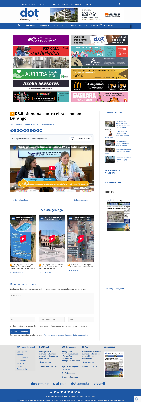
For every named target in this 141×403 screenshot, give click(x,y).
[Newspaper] (79, 392)
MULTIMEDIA (38, 124)
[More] (41, 130)
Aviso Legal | (59, 396)
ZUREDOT (65, 4)
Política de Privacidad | (72, 396)
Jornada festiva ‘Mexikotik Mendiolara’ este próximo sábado (118, 151)
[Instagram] (27, 130)
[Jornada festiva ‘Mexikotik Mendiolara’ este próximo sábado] (110, 150)
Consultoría (21, 360)
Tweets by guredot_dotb (114, 289)
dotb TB (67, 26)
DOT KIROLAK (44, 26)
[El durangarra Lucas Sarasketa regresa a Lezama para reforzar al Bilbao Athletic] (110, 133)
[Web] (81, 320)
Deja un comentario (17, 124)
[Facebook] (11, 130)
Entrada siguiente (82, 200)
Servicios (20, 363)
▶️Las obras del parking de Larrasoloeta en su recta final (80, 265)
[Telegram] (21, 130)
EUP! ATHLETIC (58, 26)
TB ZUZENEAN (108, 26)
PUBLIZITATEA (84, 26)
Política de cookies (88, 396)
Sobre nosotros (22, 352)
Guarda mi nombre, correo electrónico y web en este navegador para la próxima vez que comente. (50, 326)
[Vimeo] (62, 392)
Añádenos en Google (83, 138)
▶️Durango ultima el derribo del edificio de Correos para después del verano (51, 266)
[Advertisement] (118, 260)
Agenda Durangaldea (70, 366)
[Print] (37, 130)
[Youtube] (58, 392)
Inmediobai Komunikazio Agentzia (111, 400)
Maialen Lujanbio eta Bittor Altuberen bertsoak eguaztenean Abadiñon (123, 159)
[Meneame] (31, 130)
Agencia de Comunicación (22, 356)
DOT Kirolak (44, 347)
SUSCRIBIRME (109, 347)
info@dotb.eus (69, 373)
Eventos (20, 366)
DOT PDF (56, 4)
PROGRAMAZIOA (113, 182)
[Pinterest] (18, 130)
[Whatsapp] (24, 130)
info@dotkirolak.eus (48, 366)
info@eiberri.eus (90, 366)
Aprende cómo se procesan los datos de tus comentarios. (66, 335)
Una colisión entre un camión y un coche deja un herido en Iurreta (122, 143)
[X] (14, 130)
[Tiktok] (69, 392)
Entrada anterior (20, 200)
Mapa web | (50, 396)
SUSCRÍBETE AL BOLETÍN (79, 4)
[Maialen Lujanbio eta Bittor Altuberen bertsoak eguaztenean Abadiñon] (110, 159)
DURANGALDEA (31, 26)
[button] (32, 25)
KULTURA (74, 26)
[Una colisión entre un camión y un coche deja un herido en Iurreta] (110, 143)
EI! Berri (85, 347)
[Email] (34, 130)
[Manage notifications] (136, 398)
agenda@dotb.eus (71, 377)
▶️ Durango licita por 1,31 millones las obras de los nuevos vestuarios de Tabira (22, 266)
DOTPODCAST (95, 26)
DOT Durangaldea (69, 347)
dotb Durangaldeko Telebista (40, 400)
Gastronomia (22, 369)
